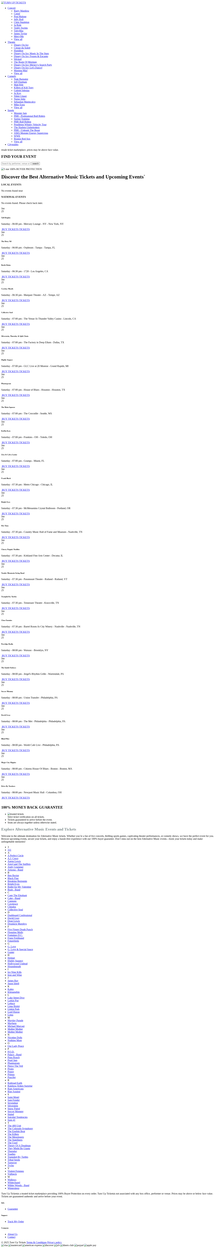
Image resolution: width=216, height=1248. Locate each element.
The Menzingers (16, 1137)
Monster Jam (20, 113)
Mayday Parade (15, 1020)
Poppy (11, 1071)
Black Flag (13, 878)
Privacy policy (54, 1242)
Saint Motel (13, 1097)
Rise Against (14, 1091)
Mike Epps (19, 104)
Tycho (11, 1165)
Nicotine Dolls (15, 1037)
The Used (12, 1142)
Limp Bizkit (14, 1006)
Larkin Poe (13, 1000)
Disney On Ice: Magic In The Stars (31, 53)
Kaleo (11, 989)
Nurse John (19, 99)
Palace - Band (15, 1054)
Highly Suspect (15, 960)
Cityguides (13, 144)
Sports (11, 110)
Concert (11, 8)
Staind (11, 1114)
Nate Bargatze (21, 79)
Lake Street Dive (16, 997)
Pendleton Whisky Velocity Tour (30, 124)
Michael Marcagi (16, 1026)
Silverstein (13, 1105)
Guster (11, 952)
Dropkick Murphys (17, 923)
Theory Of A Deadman (19, 1145)
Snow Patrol (14, 1108)
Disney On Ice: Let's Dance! (28, 67)
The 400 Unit (14, 1125)
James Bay (13, 980)
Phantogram (14, 1063)
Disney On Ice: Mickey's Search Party (33, 64)
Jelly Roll (18, 19)
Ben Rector (13, 875)
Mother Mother (15, 1029)
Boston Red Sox (22, 138)
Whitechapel (14, 1182)
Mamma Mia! (21, 70)
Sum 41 (11, 1120)
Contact (11, 1237)
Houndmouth (14, 966)
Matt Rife (18, 84)
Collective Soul (15, 909)
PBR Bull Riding (22, 121)
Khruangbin (14, 992)
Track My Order (16, 1221)
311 (9, 850)
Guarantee (13, 1209)
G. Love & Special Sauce (20, 949)
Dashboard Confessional (20, 915)
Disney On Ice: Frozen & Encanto (31, 56)
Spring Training (22, 119)
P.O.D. (11, 1051)
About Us (12, 1234)
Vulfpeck (12, 1174)
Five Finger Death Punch (20, 929)
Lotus (10, 1014)
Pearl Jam (12, 1060)
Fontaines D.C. (15, 935)
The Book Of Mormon (25, 62)
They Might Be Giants (19, 1148)
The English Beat (16, 1131)
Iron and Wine (15, 975)
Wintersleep (13, 1188)
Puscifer (12, 1077)
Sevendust (13, 1103)
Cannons (12, 901)
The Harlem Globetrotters (27, 127)
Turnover (12, 1162)
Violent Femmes (16, 1171)
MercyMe (19, 36)
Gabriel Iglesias (21, 90)
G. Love (12, 946)
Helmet (11, 958)
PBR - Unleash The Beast (27, 130)
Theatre (11, 42)
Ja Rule (17, 25)
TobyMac (19, 30)
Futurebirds (13, 941)
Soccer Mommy (16, 1111)
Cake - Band (14, 898)
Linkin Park (13, 1009)
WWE (17, 136)
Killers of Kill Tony (24, 87)
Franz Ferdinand (16, 938)
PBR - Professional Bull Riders (29, 116)
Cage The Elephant (17, 895)
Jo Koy (17, 93)
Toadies (11, 1154)
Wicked (18, 59)
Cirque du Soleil (22, 47)
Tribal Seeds (14, 1159)
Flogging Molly (15, 932)
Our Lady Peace (16, 1046)
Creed (17, 13)
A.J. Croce (13, 858)
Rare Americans (16, 1088)
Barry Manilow (21, 10)
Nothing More (15, 1040)
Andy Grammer (15, 867)
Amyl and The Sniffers (19, 864)
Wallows (12, 1179)
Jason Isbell (13, 983)
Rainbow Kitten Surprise (20, 1086)
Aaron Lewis (14, 861)
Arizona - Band (15, 869)
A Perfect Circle (16, 855)
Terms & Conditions (36, 1242)
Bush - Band (14, 889)
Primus (11, 1074)
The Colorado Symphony (20, 1128)
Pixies (11, 1068)
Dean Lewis (14, 921)
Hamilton (18, 50)
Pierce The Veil (15, 1066)
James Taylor (20, 33)
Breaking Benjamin (17, 881)
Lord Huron (14, 1012)
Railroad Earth (15, 1083)
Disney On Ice (21, 45)
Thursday (12, 1151)
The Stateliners (15, 1140)
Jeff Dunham (20, 82)
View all (18, 39)
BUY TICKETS (10, 229)
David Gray (13, 918)
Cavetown (13, 904)
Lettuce (11, 1003)
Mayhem (12, 1023)
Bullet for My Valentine (19, 886)
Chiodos (12, 906)
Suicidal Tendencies (18, 1117)
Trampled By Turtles (18, 1157)
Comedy (12, 76)
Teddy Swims (21, 28)
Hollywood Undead (18, 963)
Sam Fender (14, 1100)
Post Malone (20, 16)
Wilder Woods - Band (18, 1185)
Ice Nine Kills (15, 972)
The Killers (13, 1134)
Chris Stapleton (21, 22)
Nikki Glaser (20, 96)
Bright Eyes (13, 884)
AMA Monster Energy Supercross (31, 133)
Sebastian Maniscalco (24, 101)
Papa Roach (14, 1057)
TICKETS (24, 229)
